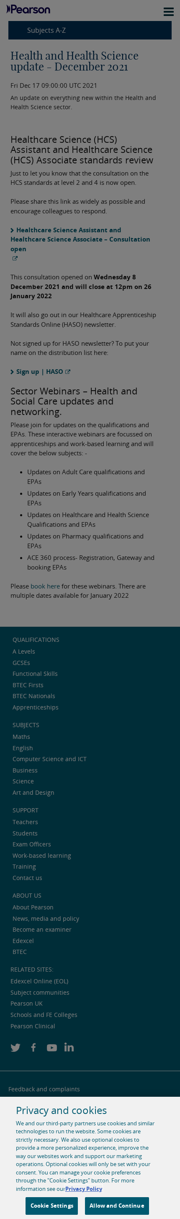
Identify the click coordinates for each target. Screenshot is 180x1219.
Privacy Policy (83, 1189)
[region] (90, 1158)
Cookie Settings (52, 1205)
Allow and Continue (117, 1205)
